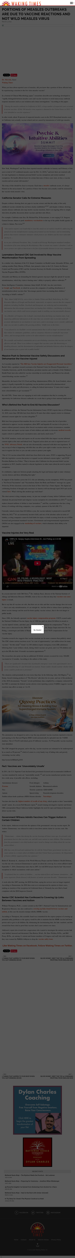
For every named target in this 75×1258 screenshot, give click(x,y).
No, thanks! (37, 630)
